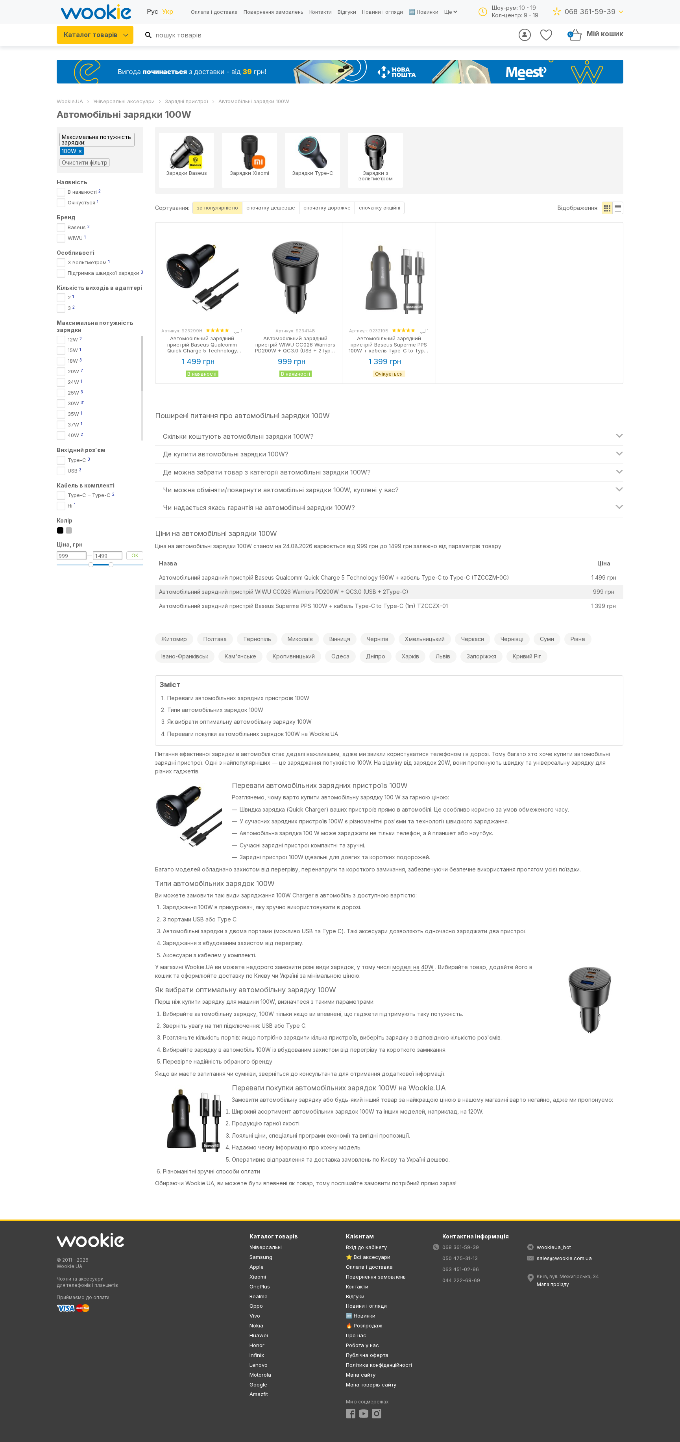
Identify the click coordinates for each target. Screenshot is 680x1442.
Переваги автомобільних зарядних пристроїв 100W (238, 698)
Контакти (320, 12)
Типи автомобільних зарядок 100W (215, 709)
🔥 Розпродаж (364, 1325)
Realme (258, 1296)
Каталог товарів (91, 35)
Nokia (256, 1325)
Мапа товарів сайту (371, 1384)
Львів (443, 656)
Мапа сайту (360, 1375)
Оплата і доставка (214, 12)
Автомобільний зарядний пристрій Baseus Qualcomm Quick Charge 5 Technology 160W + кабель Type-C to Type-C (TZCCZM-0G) (334, 577)
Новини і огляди (382, 12)
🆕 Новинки (423, 12)
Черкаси (472, 639)
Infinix (256, 1355)
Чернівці (512, 639)
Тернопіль (257, 639)
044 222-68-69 (461, 1280)
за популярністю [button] (217, 207)
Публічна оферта (367, 1355)
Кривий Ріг (527, 656)
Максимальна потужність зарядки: (96, 139)
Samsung (260, 1257)
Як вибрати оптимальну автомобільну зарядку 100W (239, 721)
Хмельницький (425, 639)
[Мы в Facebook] (350, 1413)
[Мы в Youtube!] (363, 1413)
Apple (256, 1267)
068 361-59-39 (590, 11)
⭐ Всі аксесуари (368, 1257)
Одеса (340, 656)
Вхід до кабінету (366, 1247)
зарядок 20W (432, 762)
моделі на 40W (413, 967)
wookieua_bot (554, 1247)
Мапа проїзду (553, 1284)
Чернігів (377, 639)
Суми (547, 639)
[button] (607, 208)
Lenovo (258, 1365)
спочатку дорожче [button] (327, 207)
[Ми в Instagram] (376, 1413)
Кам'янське (240, 656)
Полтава (215, 639)
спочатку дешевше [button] (270, 207)
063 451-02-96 (460, 1269)
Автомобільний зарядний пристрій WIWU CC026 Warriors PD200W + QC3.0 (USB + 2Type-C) (283, 591)
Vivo (254, 1315)
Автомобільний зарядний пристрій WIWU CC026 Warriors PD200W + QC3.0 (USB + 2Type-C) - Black (295, 347)
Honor (256, 1345)
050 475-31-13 (460, 1258)
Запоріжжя (481, 656)
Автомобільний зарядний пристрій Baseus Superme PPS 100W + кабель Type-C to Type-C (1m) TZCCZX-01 (303, 605)
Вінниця (339, 639)
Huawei (258, 1335)
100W (69, 151)
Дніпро (375, 656)
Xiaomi (257, 1276)
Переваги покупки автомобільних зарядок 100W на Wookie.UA (252, 733)
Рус (152, 11)
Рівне (578, 639)
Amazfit (258, 1394)
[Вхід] (525, 35)
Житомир (174, 639)
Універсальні (265, 1247)
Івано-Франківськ (184, 656)
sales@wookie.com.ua (564, 1258)
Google (258, 1384)
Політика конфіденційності (379, 1365)
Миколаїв (300, 639)
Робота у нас (362, 1345)
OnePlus (259, 1286)
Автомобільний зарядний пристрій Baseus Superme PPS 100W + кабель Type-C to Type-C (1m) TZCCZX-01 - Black (389, 347)
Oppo (256, 1306)
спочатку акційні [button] (379, 207)
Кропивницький (294, 656)
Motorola (260, 1375)
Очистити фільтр (84, 162)
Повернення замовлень (273, 12)
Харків (410, 656)
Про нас (356, 1335)
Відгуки (347, 12)
